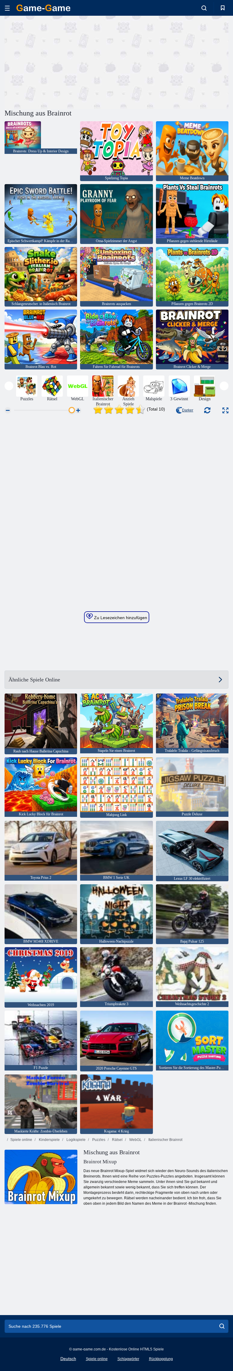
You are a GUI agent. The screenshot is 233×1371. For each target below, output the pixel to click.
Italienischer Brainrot (164, 1140)
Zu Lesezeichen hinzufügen (120, 617)
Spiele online (21, 1140)
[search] (221, 1326)
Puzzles (98, 1140)
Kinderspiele (49, 1140)
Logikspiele (76, 1140)
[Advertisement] (61, 61)
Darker (187, 410)
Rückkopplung (161, 1359)
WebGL (135, 1140)
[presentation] (9, 386)
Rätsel (117, 1140)
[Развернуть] (225, 410)
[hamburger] (7, 8)
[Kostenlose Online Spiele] (43, 8)
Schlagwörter (128, 1359)
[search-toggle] (204, 8)
